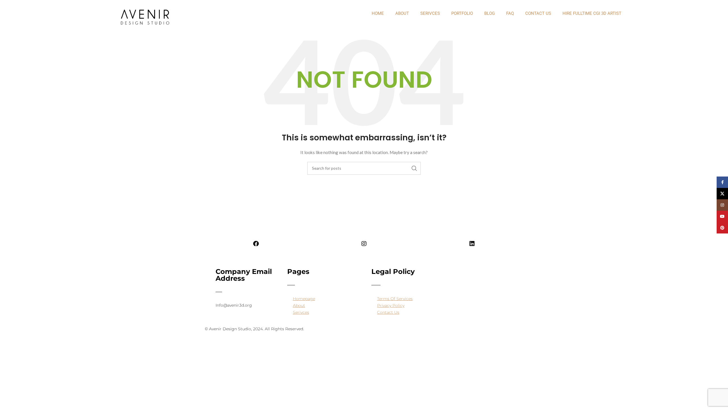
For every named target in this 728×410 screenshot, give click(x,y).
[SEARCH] (414, 168)
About (299, 305)
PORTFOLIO (462, 13)
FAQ (510, 13)
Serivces (430, 13)
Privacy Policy (390, 305)
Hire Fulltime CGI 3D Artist (591, 13)
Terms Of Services (395, 298)
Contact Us (538, 13)
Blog (489, 13)
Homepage (304, 298)
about (402, 13)
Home (378, 13)
